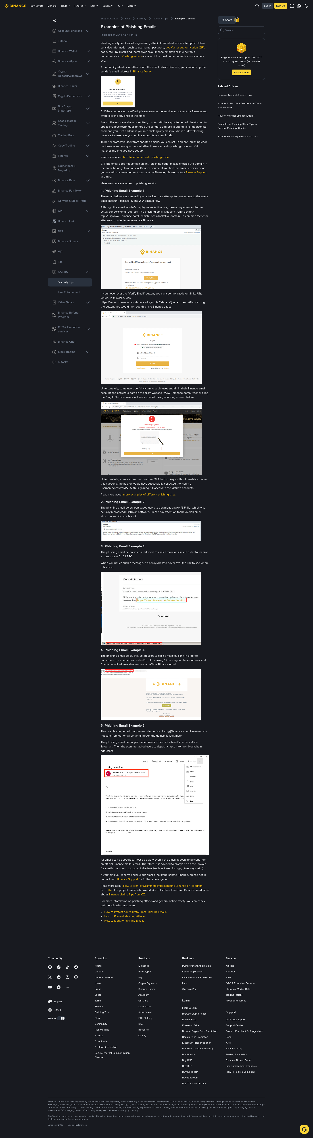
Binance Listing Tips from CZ (127, 894)
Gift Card (143, 1000)
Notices (99, 1035)
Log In (267, 5)
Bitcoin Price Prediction (195, 1037)
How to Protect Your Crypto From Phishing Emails (135, 912)
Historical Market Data (238, 989)
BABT (141, 1023)
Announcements (104, 977)
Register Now (241, 72)
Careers (99, 971)
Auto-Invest (145, 1012)
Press (98, 989)
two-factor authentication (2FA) (185, 47)
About (98, 965)
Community (101, 1023)
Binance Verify (142, 71)
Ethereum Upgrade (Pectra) (197, 1048)
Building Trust (102, 1012)
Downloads (101, 1041)
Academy (143, 994)
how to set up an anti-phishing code (146, 157)
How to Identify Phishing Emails (124, 920)
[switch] (61, 1018)
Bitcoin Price (189, 1019)
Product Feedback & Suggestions (244, 1031)
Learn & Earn (189, 1007)
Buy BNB (187, 1060)
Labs (184, 983)
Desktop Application (106, 1047)
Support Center (234, 1025)
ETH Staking (145, 1018)
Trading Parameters (237, 1054)
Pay (140, 977)
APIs (228, 1042)
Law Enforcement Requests (241, 1066)
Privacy (99, 1006)
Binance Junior (146, 989)
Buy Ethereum (190, 1077)
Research (143, 1029)
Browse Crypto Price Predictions (200, 1031)
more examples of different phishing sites (149, 494)
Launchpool (144, 1006)
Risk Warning (102, 1029)
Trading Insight (234, 994)
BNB (228, 977)
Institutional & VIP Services (197, 977)
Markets (52, 5)
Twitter (108, 890)
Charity (142, 1035)
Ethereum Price (190, 1025)
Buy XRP (187, 1066)
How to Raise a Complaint (240, 1071)
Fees (228, 1037)
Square (107, 5)
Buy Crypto (36, 5)
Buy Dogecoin (190, 1071)
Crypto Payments (147, 983)
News (98, 983)
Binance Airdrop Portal (238, 1060)
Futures (78, 5)
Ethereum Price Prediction (196, 1042)
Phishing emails (132, 56)
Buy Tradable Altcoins (194, 1083)
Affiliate (230, 965)
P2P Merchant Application (196, 965)
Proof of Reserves (236, 1000)
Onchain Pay (189, 989)
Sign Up (280, 5)
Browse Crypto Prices (194, 1013)
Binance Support (196, 172)
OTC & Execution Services (240, 983)
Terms (98, 1000)
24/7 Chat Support (236, 1019)
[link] (70, 31)
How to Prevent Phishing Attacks (125, 916)
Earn (92, 5)
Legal (98, 994)
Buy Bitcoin (188, 1054)
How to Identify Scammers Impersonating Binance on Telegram (163, 886)
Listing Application (192, 971)
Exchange (143, 965)
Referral (230, 971)
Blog (97, 1018)
